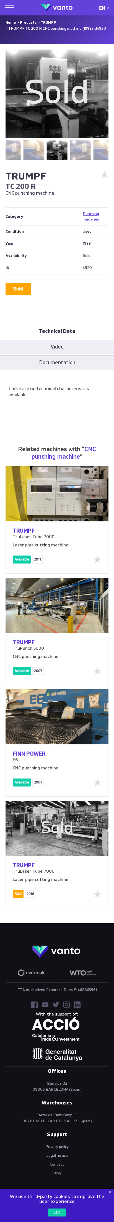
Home (11, 23)
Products (28, 23)
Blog (57, 1173)
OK (57, 1212)
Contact (57, 1164)
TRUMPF (48, 23)
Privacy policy (57, 1147)
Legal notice (57, 1156)
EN (102, 8)
